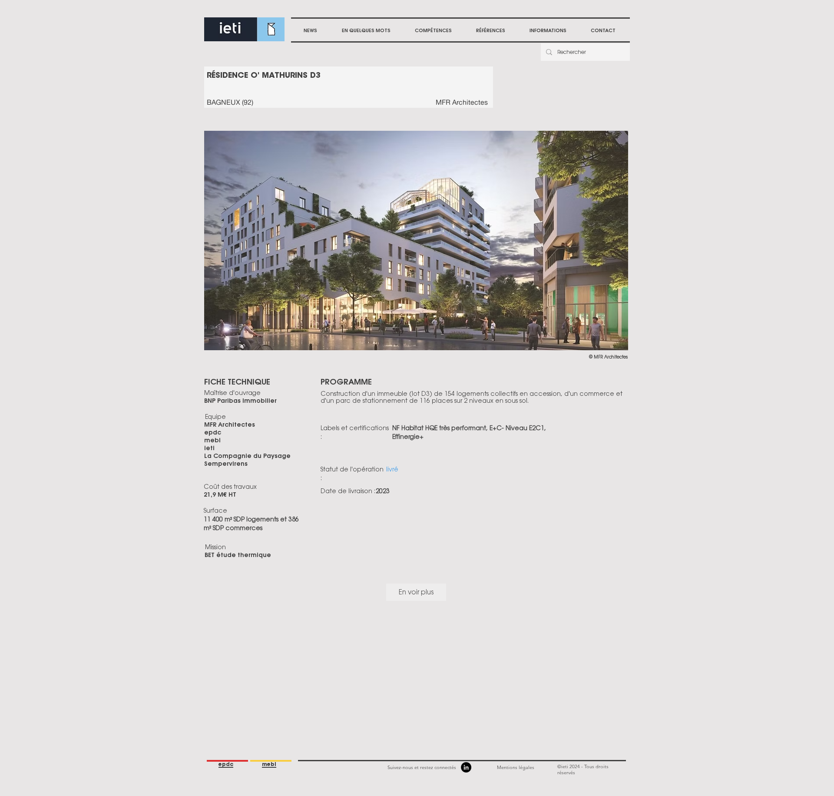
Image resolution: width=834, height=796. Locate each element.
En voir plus (416, 592)
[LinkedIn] (466, 767)
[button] (433, 30)
